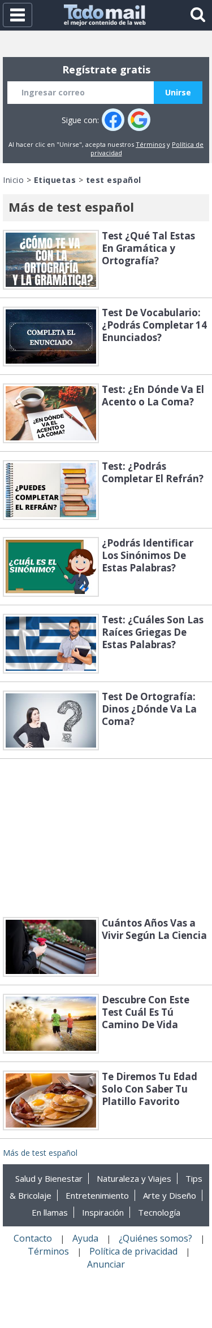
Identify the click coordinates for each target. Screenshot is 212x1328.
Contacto (33, 1238)
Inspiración (103, 1212)
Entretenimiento (97, 1195)
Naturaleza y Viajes (134, 1178)
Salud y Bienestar (49, 1178)
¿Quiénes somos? (155, 1238)
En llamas (50, 1212)
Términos (150, 144)
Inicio (13, 179)
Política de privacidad (133, 1251)
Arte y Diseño (169, 1195)
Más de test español (40, 1152)
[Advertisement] (106, 837)
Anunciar (106, 1264)
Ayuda (85, 1238)
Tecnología (159, 1212)
